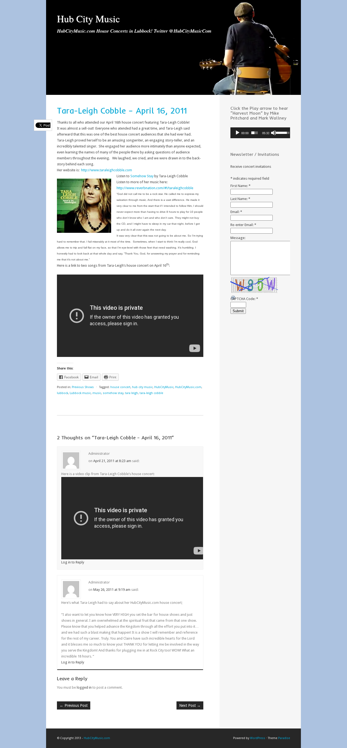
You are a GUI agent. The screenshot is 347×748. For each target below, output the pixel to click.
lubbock (62, 393)
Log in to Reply (72, 562)
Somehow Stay (141, 176)
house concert (120, 387)
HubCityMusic (164, 387)
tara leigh (131, 393)
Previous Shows (83, 387)
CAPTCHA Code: (244, 299)
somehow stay (113, 393)
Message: (237, 238)
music (96, 393)
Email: (236, 212)
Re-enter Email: (243, 225)
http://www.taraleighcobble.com (106, 170)
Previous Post (74, 705)
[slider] (254, 132)
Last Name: (240, 199)
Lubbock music (80, 393)
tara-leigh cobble (151, 393)
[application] (260, 132)
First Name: (240, 186)
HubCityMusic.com (188, 387)
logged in (84, 687)
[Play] (237, 133)
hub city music (142, 387)
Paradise (284, 738)
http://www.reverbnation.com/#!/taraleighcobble (155, 188)
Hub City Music (88, 18)
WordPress (257, 738)
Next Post (190, 705)
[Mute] (273, 133)
